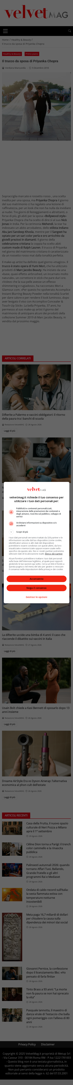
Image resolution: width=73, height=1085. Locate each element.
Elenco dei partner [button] (54, 553)
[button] (36, 532)
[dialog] (36, 542)
